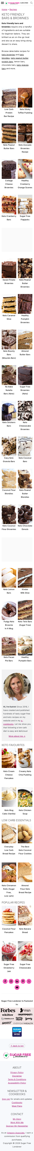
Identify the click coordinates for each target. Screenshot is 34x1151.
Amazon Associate (15, 1133)
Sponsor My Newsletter (17, 1126)
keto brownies (8, 54)
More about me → (17, 736)
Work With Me (17, 1122)
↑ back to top (17, 1046)
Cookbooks (17, 1102)
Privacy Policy (17, 1072)
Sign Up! (6, 1099)
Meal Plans (17, 1106)
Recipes (13, 9)
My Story (17, 1119)
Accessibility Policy (17, 1083)
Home (4, 9)
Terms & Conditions (17, 1079)
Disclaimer (17, 1076)
